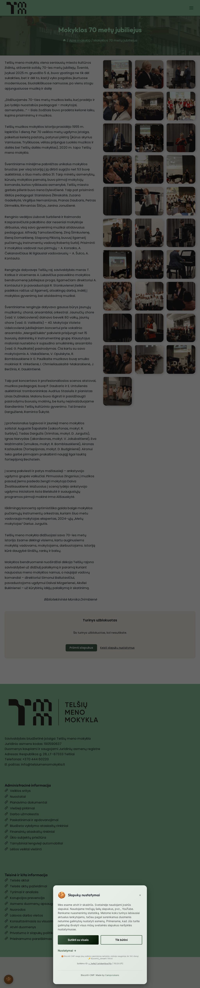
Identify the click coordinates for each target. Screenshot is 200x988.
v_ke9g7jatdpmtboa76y (100, 963)
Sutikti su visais (78, 939)
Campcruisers (112, 975)
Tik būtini (121, 939)
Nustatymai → (67, 950)
